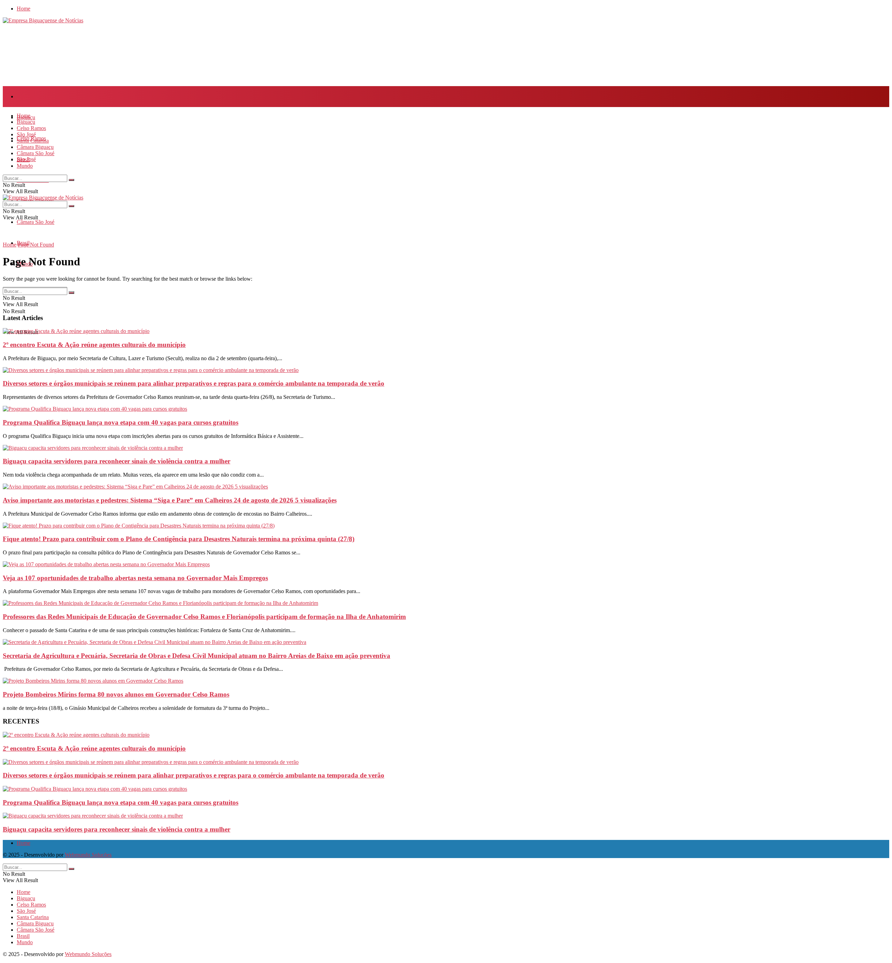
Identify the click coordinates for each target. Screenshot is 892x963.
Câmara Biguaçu (35, 147)
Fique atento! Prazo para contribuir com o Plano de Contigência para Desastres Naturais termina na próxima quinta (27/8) (178, 539)
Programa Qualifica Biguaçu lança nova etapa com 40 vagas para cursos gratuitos (120, 422)
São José (26, 134)
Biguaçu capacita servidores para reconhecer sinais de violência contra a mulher (116, 461)
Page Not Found (36, 245)
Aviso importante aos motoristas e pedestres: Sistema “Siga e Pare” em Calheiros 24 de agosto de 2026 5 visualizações (170, 500)
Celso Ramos (31, 128)
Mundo (25, 166)
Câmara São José (35, 222)
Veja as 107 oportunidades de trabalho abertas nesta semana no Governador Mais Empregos (135, 578)
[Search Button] (71, 180)
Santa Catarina (33, 141)
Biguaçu (26, 122)
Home (23, 9)
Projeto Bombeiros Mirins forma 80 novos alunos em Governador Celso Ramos (116, 694)
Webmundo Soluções (88, 855)
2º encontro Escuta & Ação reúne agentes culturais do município (94, 344)
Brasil (23, 159)
